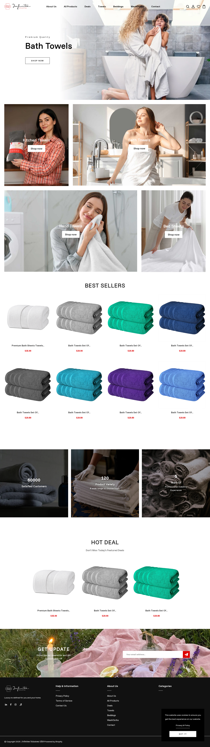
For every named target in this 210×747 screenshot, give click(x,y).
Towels (102, 6)
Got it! (183, 734)
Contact (155, 6)
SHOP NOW (37, 60)
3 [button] (105, 92)
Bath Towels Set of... (79, 345)
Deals (88, 6)
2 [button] (101, 92)
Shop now (36, 148)
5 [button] (112, 92)
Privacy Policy (62, 696)
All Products (70, 6)
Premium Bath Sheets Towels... (28, 345)
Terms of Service (64, 700)
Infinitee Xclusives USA (33, 741)
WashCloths (137, 6)
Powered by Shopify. (53, 741)
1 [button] (98, 92)
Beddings (118, 6)
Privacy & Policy (183, 725)
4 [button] (108, 92)
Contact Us (61, 705)
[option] (105, 50)
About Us (51, 6)
